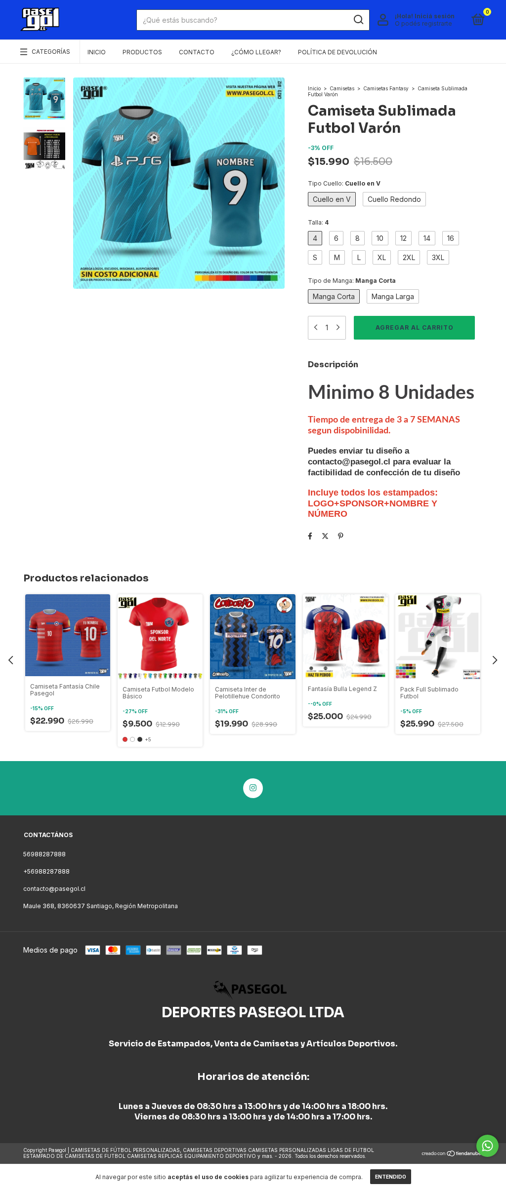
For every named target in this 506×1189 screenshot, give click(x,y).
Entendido (390, 1177)
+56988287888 (46, 871)
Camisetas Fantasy (386, 88)
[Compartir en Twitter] (325, 536)
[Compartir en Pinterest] (340, 536)
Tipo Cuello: (344, 183)
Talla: (318, 222)
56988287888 (44, 854)
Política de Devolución (337, 52)
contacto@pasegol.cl (54, 888)
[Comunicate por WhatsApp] (487, 1146)
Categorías (51, 51)
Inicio (96, 52)
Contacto (196, 52)
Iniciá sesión (435, 16)
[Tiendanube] (452, 1154)
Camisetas (342, 88)
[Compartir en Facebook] (310, 536)
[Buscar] (358, 20)
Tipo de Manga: (352, 280)
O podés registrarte (423, 23)
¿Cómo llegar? (256, 52)
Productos (142, 52)
